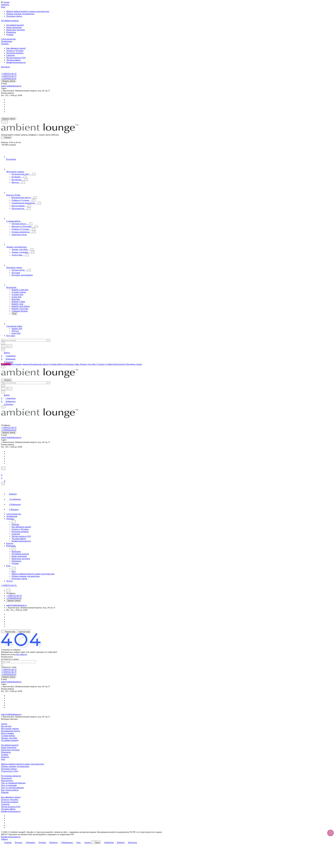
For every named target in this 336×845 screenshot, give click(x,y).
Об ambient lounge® (10, 740)
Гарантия (5, 804)
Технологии (6, 778)
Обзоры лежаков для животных (15, 766)
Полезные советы (9, 769)
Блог (3, 759)
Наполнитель (7, 780)
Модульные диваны (10, 728)
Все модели (6, 726)
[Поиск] (3, 468)
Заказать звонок (8, 81)
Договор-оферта (8, 809)
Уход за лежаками (9, 785)
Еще (14, 314)
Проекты (5, 757)
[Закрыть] (3, 483)
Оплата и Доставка (9, 799)
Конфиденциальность (10, 811)
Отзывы (4, 754)
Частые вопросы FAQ (10, 806)
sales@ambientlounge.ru (11, 86)
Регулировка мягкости (11, 776)
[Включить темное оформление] (4, 121)
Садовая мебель (8, 735)
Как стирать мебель (10, 790)
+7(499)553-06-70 (8, 74)
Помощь (5, 792)
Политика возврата (9, 802)
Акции (4, 724)
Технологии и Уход (9, 771)
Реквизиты (6, 752)
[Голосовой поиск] (4, 346)
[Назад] (14, 521)
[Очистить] (48, 340)
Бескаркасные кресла (10, 731)
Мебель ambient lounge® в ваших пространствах (22, 764)
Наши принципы (8, 747)
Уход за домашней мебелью (13, 783)
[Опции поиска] (3, 343)
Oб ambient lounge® (10, 745)
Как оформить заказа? (11, 797)
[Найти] (10, 346)
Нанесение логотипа (10, 750)
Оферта (4, 839)
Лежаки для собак (9, 738)
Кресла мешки (7, 733)
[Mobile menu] (3, 407)
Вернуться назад (8, 654)
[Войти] (2, 472)
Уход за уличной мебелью (12, 788)
